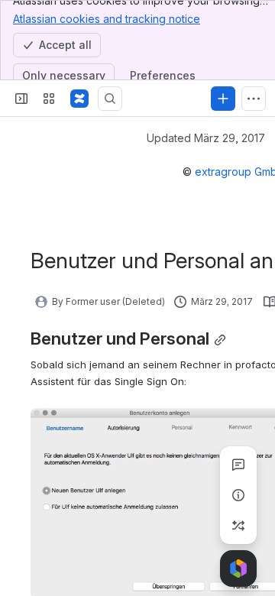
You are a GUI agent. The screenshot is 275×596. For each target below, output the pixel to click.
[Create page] (238, 525)
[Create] (223, 98)
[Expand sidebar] (21, 98)
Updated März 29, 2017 (206, 137)
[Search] (110, 98)
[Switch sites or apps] (49, 98)
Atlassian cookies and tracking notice (106, 18)
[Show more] (253, 98)
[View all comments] (238, 464)
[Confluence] (79, 98)
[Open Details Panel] (238, 495)
